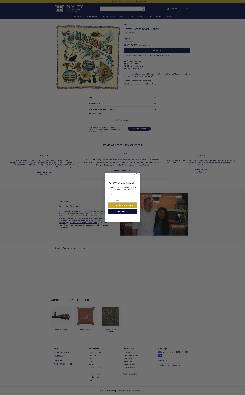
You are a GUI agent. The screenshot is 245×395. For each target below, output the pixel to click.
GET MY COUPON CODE (122, 206)
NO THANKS (122, 211)
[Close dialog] (136, 176)
